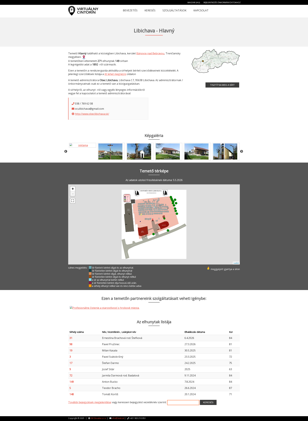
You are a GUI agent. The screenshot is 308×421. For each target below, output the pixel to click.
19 (70, 350)
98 (70, 344)
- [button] (73, 193)
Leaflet (236, 263)
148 (71, 394)
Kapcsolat (201, 10)
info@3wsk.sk (118, 418)
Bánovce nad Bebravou (150, 53)
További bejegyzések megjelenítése (89, 402)
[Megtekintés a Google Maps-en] (84, 57)
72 (70, 375)
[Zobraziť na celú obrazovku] (72, 200)
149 (71, 381)
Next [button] (241, 151)
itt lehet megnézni (115, 74)
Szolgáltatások (174, 10)
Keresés (150, 10)
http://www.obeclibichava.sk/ (92, 114)
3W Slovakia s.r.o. (98, 418)
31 (70, 338)
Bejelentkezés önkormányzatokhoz (222, 2)
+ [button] (73, 189)
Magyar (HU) (194, 2)
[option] (82, 145)
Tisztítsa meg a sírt (222, 85)
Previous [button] (65, 151)
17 (70, 363)
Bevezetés (130, 10)
